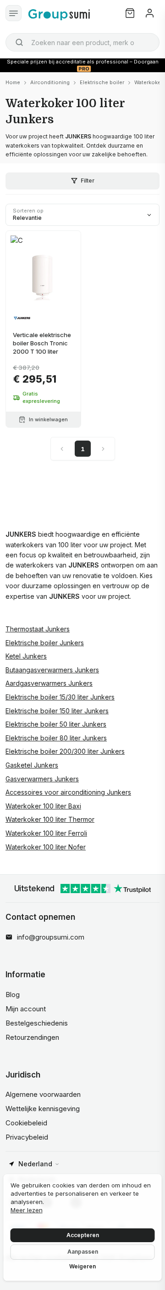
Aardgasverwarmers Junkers (49, 683)
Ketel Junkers (26, 656)
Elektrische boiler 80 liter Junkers (56, 738)
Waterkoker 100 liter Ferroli (46, 833)
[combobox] (83, 42)
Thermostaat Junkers (38, 629)
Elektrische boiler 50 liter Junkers (56, 724)
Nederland (35, 1164)
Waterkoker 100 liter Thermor (50, 819)
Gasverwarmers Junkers (42, 779)
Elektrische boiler (102, 82)
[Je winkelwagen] (130, 13)
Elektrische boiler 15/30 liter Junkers (60, 697)
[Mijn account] (150, 13)
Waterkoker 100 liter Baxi (43, 806)
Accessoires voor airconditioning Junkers (68, 792)
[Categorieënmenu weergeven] (14, 13)
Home (13, 82)
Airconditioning (50, 82)
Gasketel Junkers (32, 765)
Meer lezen (27, 1210)
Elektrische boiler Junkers (45, 643)
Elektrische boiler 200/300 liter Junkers (65, 751)
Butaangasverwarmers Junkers (52, 670)
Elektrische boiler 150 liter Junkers (57, 711)
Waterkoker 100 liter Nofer (46, 847)
